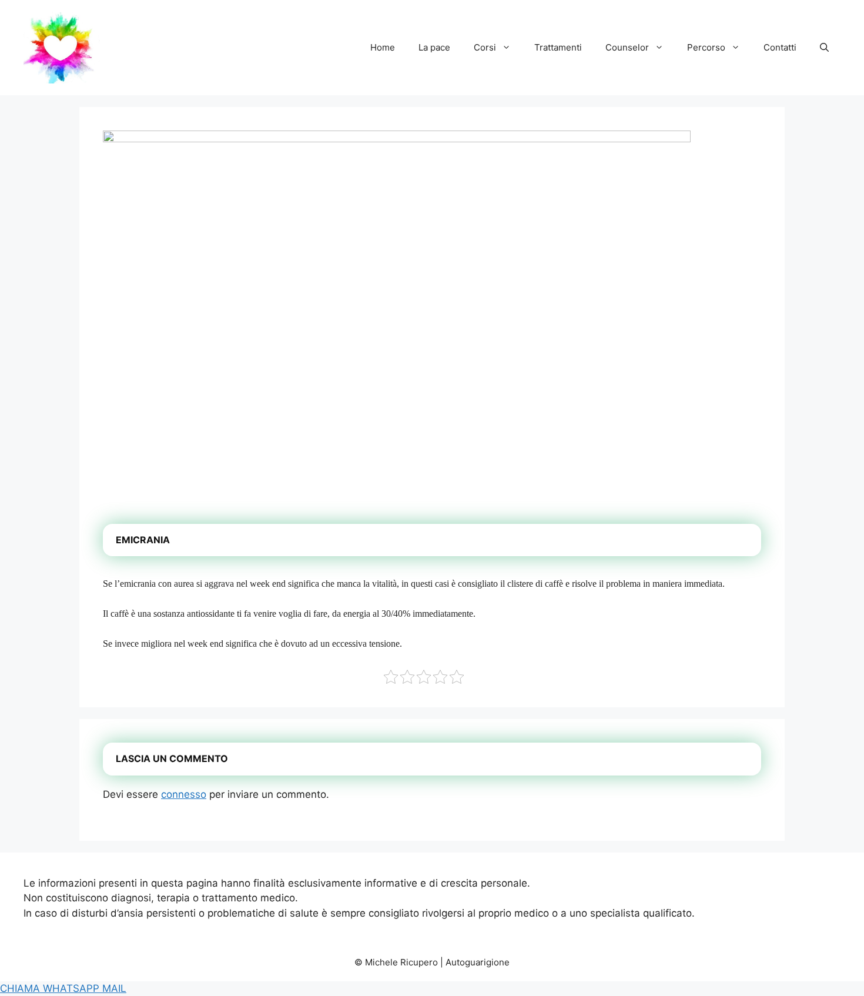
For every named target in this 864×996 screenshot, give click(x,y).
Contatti (779, 47)
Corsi (485, 47)
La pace (434, 47)
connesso (183, 794)
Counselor (627, 47)
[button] (824, 47)
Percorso (706, 47)
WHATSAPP (72, 988)
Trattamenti (558, 47)
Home (382, 47)
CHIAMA (21, 988)
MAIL (114, 988)
